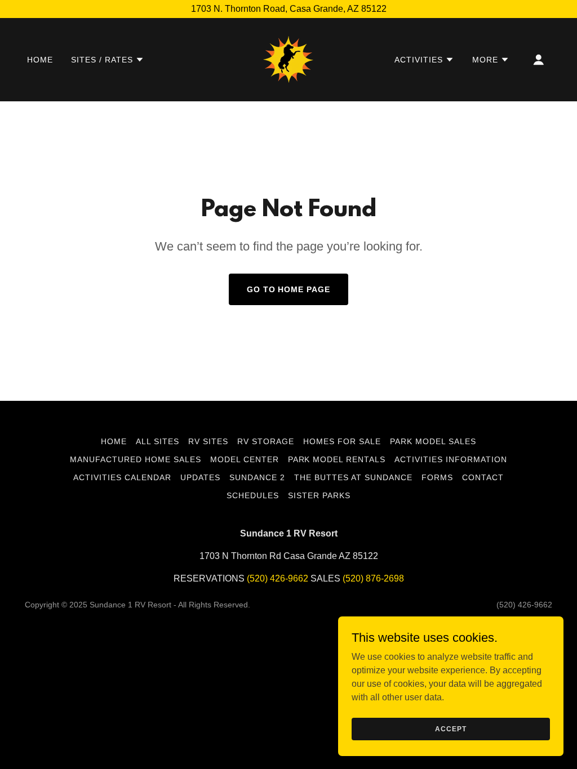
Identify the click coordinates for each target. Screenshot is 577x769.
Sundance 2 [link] (257, 477)
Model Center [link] (244, 459)
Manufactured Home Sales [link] (135, 459)
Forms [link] (437, 477)
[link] (288, 59)
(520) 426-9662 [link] (277, 578)
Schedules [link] (253, 495)
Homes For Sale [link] (342, 441)
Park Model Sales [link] (433, 441)
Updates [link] (200, 477)
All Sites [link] (157, 441)
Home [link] (40, 59)
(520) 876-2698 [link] (373, 578)
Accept (450, 728)
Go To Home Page (289, 289)
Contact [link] (483, 477)
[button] (107, 59)
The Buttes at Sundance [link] (353, 477)
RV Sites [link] (208, 441)
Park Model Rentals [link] (337, 459)
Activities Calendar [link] (122, 477)
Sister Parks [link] (319, 495)
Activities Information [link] (450, 459)
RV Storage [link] (265, 441)
